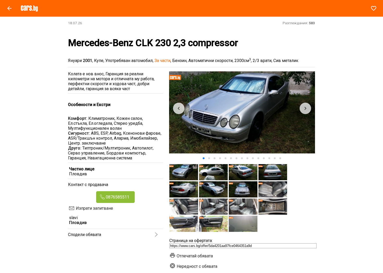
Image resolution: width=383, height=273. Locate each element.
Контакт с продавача (88, 184)
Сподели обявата (84, 234)
